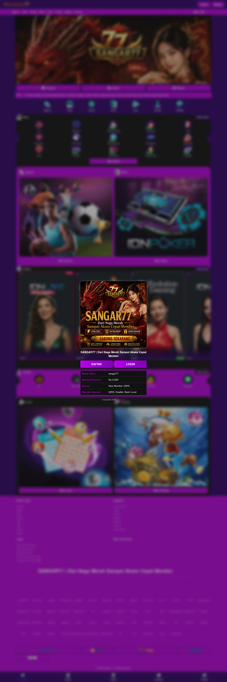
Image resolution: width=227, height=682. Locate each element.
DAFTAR (96, 364)
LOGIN (130, 364)
